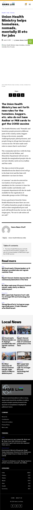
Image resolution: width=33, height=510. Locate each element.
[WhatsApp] (22, 95)
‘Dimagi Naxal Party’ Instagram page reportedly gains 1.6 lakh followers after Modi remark (15, 306)
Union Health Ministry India (17, 238)
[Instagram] (16, 505)
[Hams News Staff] (6, 230)
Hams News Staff (22, 40)
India (8, 12)
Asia (3, 266)
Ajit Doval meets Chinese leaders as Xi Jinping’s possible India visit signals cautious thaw (16, 270)
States (12, 12)
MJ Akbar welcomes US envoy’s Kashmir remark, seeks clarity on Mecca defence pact (16, 287)
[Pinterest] (18, 95)
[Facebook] (10, 95)
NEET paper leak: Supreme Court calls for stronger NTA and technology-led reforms (16, 297)
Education (4, 293)
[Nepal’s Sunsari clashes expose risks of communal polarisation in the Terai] (24, 330)
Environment (5, 448)
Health (4, 12)
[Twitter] (14, 95)
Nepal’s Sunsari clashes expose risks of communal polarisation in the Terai (24, 341)
